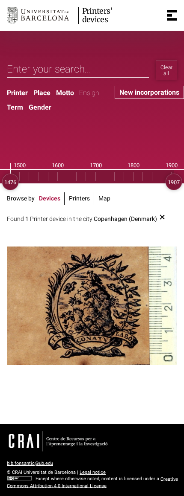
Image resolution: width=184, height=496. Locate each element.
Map (104, 198)
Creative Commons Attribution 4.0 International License (92, 482)
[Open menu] (172, 15)
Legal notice (93, 472)
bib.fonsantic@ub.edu (30, 463)
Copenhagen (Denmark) (125, 219)
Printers (79, 198)
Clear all (166, 70)
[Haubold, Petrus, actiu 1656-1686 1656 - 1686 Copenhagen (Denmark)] (92, 306)
